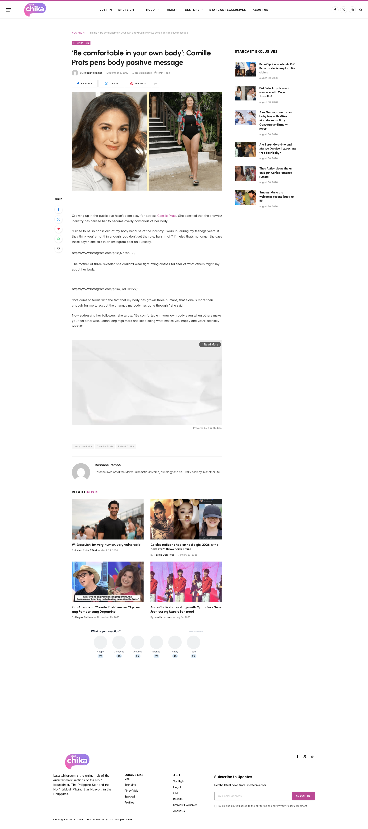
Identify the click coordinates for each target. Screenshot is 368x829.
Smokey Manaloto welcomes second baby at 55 (276, 196)
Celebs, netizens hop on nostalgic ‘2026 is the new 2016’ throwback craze (184, 547)
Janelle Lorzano (163, 617)
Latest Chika (126, 446)
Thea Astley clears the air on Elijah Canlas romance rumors (275, 172)
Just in (106, 9)
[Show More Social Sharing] (155, 83)
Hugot (151, 9)
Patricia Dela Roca (164, 554)
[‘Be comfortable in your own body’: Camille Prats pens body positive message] (147, 141)
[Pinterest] (58, 229)
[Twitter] (58, 219)
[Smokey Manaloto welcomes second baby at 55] (245, 197)
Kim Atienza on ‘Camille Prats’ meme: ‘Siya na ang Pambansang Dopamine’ (106, 609)
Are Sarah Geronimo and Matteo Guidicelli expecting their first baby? (277, 149)
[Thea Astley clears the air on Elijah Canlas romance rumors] (245, 173)
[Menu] (8, 10)
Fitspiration (81, 43)
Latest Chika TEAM (86, 550)
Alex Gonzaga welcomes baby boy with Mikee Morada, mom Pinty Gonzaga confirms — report (275, 121)
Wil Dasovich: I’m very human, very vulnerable (106, 545)
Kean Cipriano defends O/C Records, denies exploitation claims (277, 68)
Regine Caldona (84, 617)
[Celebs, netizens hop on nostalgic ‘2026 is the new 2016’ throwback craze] (186, 519)
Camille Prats (166, 216)
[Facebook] (58, 209)
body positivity (83, 446)
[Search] (360, 10)
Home (93, 32)
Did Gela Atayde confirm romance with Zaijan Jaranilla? (275, 92)
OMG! (171, 9)
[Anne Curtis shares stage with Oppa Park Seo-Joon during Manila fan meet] (186, 582)
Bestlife (192, 9)
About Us (260, 9)
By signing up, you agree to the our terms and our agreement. (262, 805)
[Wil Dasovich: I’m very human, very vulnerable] (108, 519)
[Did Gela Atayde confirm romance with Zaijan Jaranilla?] (245, 93)
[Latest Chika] (35, 10)
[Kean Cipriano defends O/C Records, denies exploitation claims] (245, 69)
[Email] (58, 248)
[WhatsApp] (58, 239)
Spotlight (127, 9)
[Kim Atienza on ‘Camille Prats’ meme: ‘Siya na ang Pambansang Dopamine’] (108, 582)
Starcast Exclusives (227, 9)
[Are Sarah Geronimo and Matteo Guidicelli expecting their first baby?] (245, 149)
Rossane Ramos (93, 72)
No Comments (143, 72)
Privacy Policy (285, 805)
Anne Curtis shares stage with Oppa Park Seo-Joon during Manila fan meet (185, 609)
